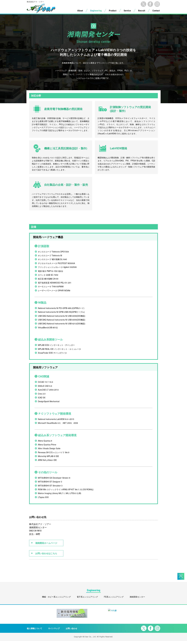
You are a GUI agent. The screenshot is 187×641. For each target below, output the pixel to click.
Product (113, 11)
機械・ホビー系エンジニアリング (56, 596)
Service (127, 11)
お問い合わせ (71, 628)
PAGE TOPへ (180, 576)
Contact (156, 11)
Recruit (141, 11)
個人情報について (34, 628)
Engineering (96, 11)
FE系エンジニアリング (114, 596)
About (80, 11)
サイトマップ (54, 628)
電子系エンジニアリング (87, 596)
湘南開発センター (137, 596)
